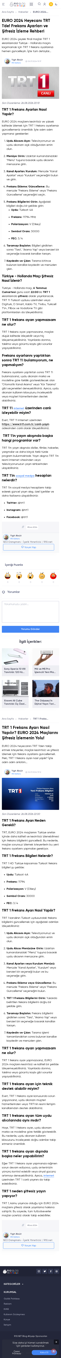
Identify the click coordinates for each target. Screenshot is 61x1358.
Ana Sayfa (8, 12)
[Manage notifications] (53, 1351)
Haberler (23, 12)
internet (19, 408)
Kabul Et (44, 1352)
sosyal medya (25, 475)
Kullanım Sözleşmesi (14, 1314)
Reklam (8, 1304)
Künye (7, 1320)
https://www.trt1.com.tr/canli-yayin (25, 424)
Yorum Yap (30, 547)
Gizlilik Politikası (12, 1299)
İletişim (7, 1325)
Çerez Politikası (16, 1352)
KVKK (6, 1309)
